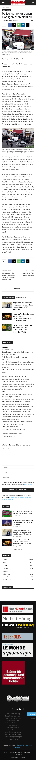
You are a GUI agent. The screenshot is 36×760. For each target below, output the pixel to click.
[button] (3, 2)
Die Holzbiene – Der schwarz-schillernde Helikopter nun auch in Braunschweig (9, 276)
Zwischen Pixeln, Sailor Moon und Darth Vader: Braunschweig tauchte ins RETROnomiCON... (23, 542)
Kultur (8, 7)
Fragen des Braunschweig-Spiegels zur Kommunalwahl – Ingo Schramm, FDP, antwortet (22, 532)
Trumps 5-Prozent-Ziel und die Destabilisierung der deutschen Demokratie (23, 522)
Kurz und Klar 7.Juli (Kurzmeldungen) (28, 274)
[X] (14, 25)
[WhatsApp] (19, 25)
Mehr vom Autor (21, 297)
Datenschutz (28, 484)
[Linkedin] (23, 25)
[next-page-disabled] (6, 594)
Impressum (27, 752)
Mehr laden (17, 549)
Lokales (8, 10)
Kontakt (6, 752)
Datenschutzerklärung (16, 752)
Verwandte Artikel (8, 297)
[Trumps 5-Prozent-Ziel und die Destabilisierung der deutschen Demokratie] (7, 523)
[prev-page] (3, 337)
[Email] (27, 25)
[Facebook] (10, 25)
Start (3, 7)
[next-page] (6, 337)
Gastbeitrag (7, 20)
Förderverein (18, 754)
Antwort (4, 438)
